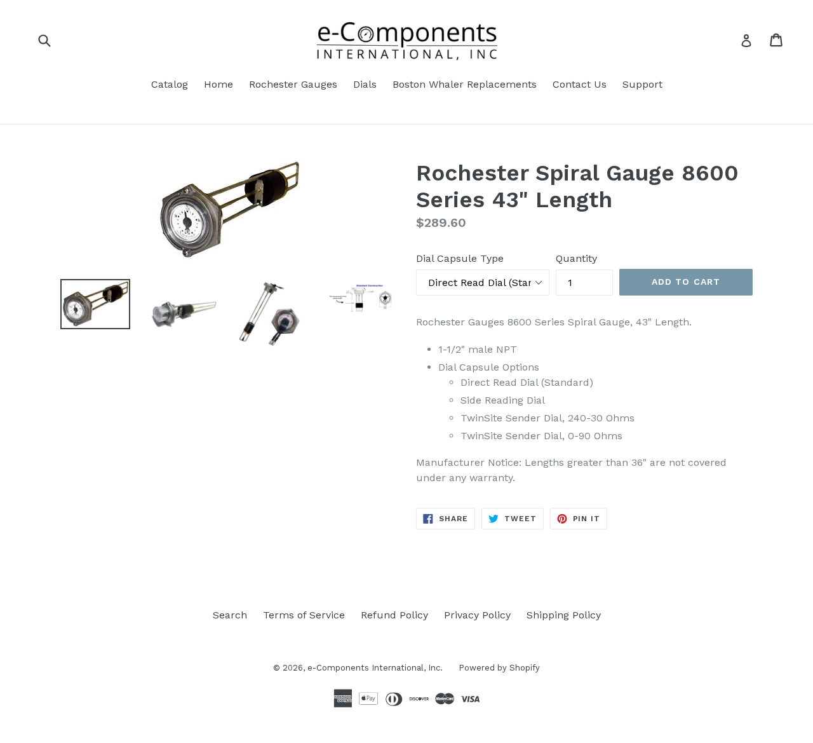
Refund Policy (394, 615)
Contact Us (580, 84)
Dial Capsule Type (460, 258)
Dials (365, 84)
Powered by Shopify (499, 667)
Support (642, 84)
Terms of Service (304, 615)
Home (218, 84)
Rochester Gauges (293, 84)
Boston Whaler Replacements (465, 84)
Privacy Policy (477, 615)
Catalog (169, 84)
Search (230, 615)
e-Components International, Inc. (375, 667)
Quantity (576, 258)
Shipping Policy (564, 615)
